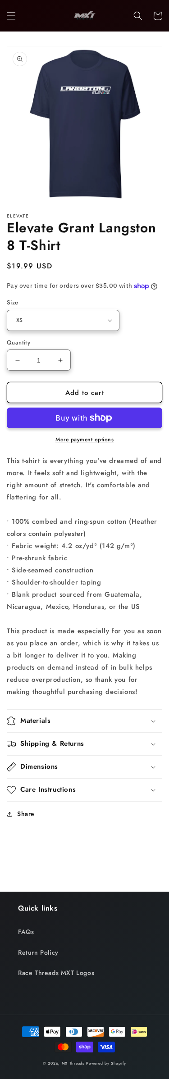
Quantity (18, 342)
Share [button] (26, 813)
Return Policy (38, 952)
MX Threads (73, 1063)
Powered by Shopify (106, 1063)
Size (12, 302)
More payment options (84, 439)
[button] (11, 16)
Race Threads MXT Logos (56, 972)
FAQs (26, 931)
